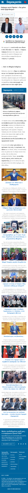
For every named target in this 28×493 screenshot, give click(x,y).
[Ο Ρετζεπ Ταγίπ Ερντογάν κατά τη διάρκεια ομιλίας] (14, 254)
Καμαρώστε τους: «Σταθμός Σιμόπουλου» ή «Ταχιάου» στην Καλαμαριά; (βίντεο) (14, 311)
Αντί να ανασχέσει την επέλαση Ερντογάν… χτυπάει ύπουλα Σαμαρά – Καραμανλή (14, 414)
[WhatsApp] (17, 36)
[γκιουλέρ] (14, 276)
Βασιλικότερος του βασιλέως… (14, 336)
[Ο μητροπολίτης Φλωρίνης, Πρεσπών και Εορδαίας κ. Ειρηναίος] (14, 227)
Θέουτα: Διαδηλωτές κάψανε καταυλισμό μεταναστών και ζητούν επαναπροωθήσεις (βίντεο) (14, 113)
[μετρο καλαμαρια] (14, 301)
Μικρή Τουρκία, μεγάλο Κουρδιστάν (14, 262)
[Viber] (14, 36)
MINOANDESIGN (16, 489)
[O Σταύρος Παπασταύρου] (14, 200)
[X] (10, 36)
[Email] (21, 36)
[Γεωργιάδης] (14, 174)
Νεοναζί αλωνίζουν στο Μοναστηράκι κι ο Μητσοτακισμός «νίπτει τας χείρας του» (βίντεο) (14, 387)
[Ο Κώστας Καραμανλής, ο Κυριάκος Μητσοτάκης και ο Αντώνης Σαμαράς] (14, 404)
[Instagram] (21, 444)
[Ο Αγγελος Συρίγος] (14, 328)
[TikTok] (23, 444)
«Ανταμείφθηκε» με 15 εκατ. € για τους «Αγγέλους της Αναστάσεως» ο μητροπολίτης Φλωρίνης (14, 237)
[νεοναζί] (14, 377)
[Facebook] (6, 36)
